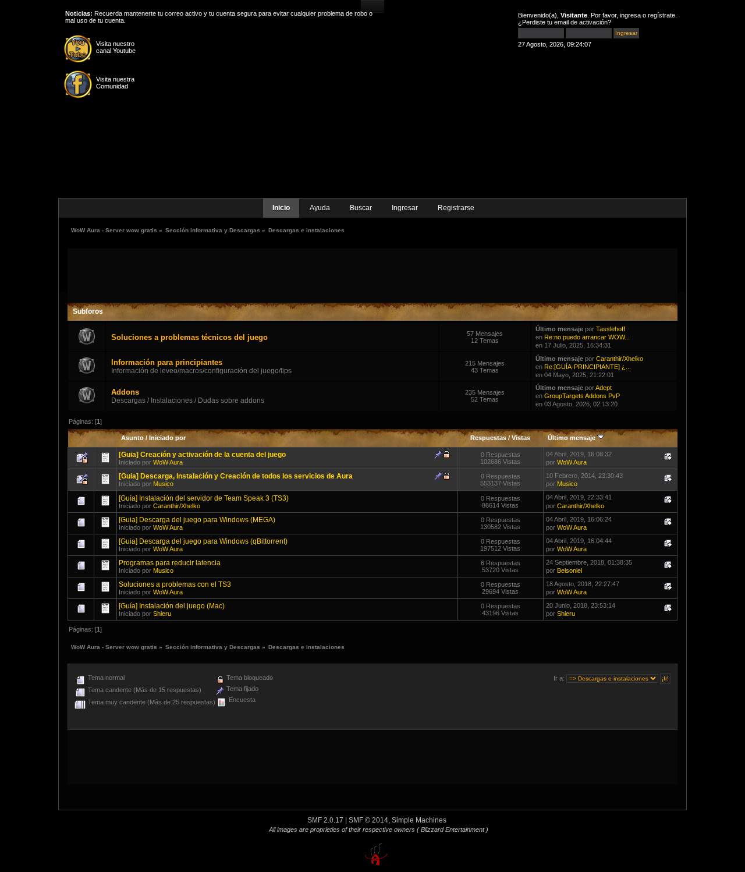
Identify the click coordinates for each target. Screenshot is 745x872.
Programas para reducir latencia (170, 563)
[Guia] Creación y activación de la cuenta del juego (202, 455)
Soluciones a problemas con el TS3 (175, 584)
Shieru (162, 613)
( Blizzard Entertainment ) (452, 829)
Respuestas (488, 437)
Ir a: (559, 678)
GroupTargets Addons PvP (582, 395)
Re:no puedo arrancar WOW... (587, 337)
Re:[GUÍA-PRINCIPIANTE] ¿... (587, 366)
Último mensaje (572, 437)
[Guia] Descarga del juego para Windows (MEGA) (197, 520)
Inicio (281, 208)
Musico (163, 483)
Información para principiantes (166, 362)
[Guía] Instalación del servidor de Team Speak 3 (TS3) (204, 498)
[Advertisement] (372, 275)
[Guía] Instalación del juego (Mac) (172, 606)
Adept (603, 387)
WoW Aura (168, 462)
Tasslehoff (610, 328)
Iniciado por (167, 437)
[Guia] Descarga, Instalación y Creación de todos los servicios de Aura (236, 476)
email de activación (581, 22)
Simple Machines (419, 820)
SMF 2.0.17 (325, 820)
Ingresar (405, 208)
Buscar (361, 208)
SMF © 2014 (368, 820)
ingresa (630, 15)
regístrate (661, 15)
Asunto (132, 437)
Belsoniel (569, 570)
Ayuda (320, 208)
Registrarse (456, 208)
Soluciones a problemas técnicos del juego (189, 337)
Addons (125, 392)
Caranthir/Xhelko (619, 358)
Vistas (521, 437)
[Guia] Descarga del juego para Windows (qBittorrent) (203, 541)
